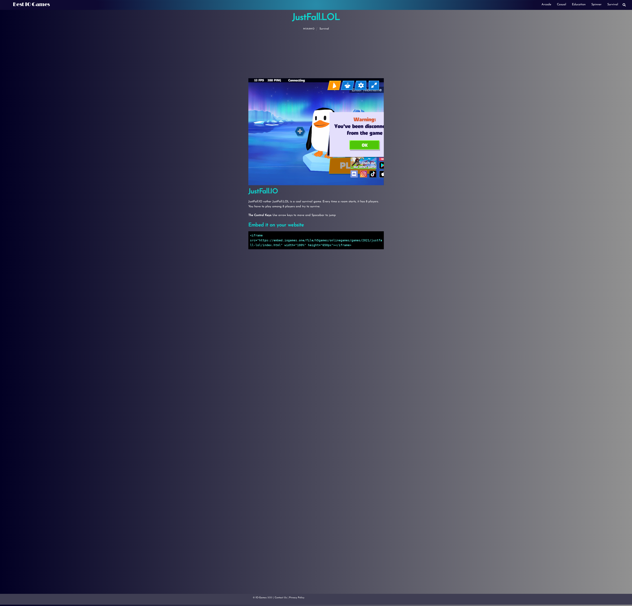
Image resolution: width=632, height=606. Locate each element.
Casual (561, 4)
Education (579, 4)
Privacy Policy (296, 597)
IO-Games (261, 597)
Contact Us (281, 597)
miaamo (309, 29)
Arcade (546, 4)
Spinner (596, 4)
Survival (612, 4)
